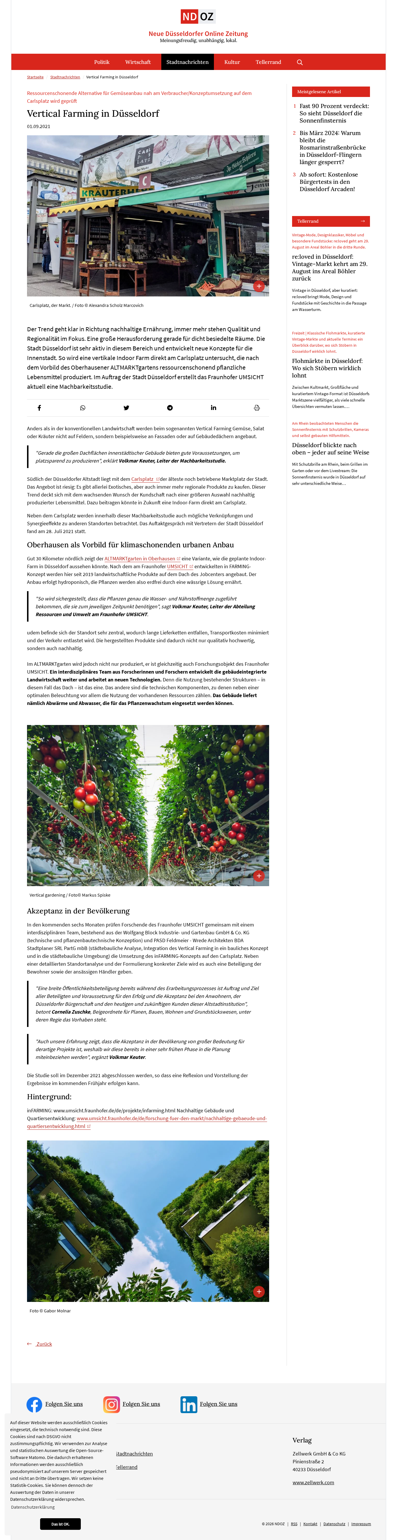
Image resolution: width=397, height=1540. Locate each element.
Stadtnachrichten (188, 62)
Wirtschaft (138, 62)
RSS (294, 1523)
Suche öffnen (300, 62)
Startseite (35, 77)
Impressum (361, 1523)
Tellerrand (268, 62)
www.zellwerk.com (313, 1482)
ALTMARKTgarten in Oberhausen (140, 558)
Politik (102, 62)
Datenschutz (334, 1523)
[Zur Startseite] (198, 21)
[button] (39, 408)
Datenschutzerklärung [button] (33, 1507)
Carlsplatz (143, 479)
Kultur (232, 62)
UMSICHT (177, 566)
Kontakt (310, 1523)
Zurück (43, 1344)
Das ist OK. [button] (60, 1524)
